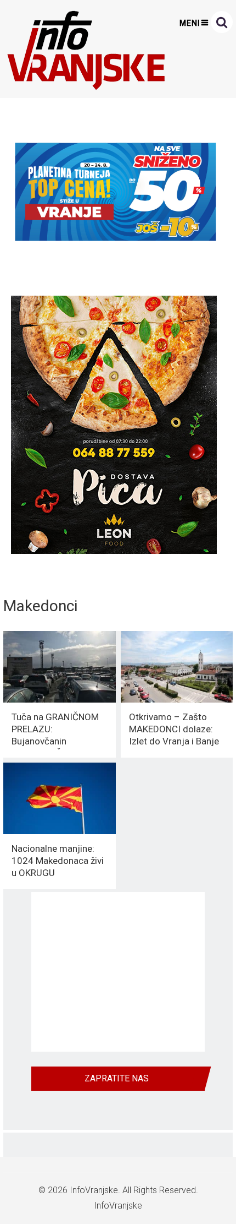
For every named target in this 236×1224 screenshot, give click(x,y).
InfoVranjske (94, 1190)
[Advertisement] (118, 972)
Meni (189, 23)
